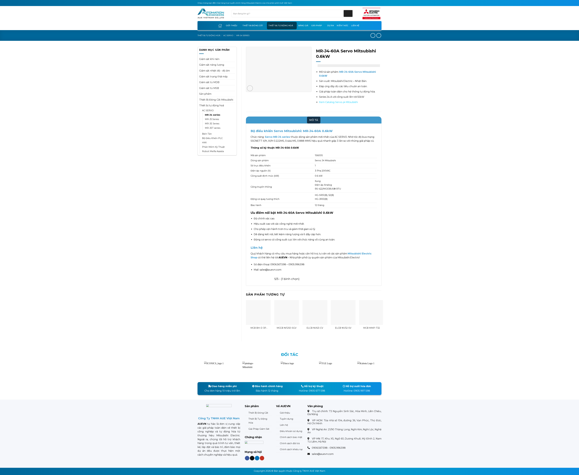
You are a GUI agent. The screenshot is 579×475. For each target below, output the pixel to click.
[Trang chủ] (220, 26)
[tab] (313, 120)
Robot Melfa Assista (213, 151)
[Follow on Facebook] (247, 458)
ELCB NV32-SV (343, 328)
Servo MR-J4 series (277, 136)
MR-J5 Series (212, 119)
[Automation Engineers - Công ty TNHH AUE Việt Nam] (371, 13)
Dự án (330, 25)
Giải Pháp (316, 25)
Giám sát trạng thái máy (213, 76)
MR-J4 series (243, 35)
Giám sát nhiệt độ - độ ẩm (214, 70)
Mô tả (313, 120)
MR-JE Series (212, 123)
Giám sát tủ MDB (209, 82)
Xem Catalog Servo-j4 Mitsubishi (338, 102)
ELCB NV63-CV (315, 328)
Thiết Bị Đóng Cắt (252, 25)
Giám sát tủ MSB (209, 88)
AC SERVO (228, 35)
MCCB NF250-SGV (286, 328)
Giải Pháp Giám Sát (258, 429)
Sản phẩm (205, 93)
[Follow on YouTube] (262, 458)
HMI (204, 142)
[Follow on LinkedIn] (257, 458)
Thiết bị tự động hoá (280, 25)
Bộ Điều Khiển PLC (212, 138)
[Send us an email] (252, 458)
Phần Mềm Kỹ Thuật (213, 147)
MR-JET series (212, 128)
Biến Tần (207, 133)
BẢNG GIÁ (303, 25)
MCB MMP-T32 (371, 328)
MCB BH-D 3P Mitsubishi (258, 328)
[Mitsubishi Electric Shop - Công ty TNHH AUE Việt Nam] (212, 13)
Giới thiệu (231, 25)
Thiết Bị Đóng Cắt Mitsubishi (216, 99)
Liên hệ (355, 25)
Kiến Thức (342, 25)
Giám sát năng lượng (211, 64)
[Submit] (348, 13)
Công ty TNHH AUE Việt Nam (309, 471)
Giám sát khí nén (209, 59)
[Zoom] (250, 88)
